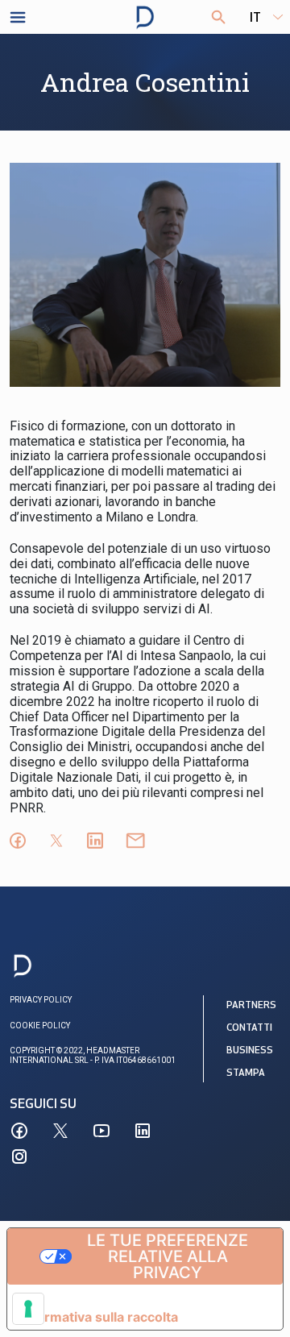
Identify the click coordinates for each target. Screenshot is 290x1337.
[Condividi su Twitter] (56, 841)
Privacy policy (41, 999)
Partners (251, 1006)
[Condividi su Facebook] (18, 841)
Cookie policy (40, 1025)
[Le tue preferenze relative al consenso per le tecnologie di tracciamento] (28, 1308)
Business (249, 1051)
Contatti (249, 1028)
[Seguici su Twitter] (60, 1130)
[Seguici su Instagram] (19, 1156)
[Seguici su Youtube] (101, 1130)
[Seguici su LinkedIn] (142, 1130)
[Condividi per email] (135, 841)
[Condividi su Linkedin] (95, 841)
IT (255, 18)
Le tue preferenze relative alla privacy (167, 1256)
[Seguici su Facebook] (19, 1130)
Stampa (245, 1073)
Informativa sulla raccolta (99, 1317)
